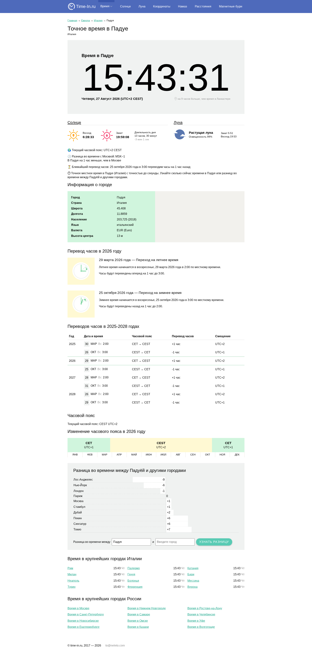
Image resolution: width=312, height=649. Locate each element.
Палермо (133, 568)
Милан (72, 574)
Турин (71, 586)
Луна (141, 6)
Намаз (182, 6)
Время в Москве (78, 608)
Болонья (133, 580)
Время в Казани (138, 626)
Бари (190, 574)
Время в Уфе (196, 620)
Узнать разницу (214, 541)
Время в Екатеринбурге (83, 626)
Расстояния (203, 6)
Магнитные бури (230, 6)
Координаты (161, 6)
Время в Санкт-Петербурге (86, 614)
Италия (98, 20)
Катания (192, 568)
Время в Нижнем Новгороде (146, 608)
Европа (85, 20)
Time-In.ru (86, 6)
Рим (70, 568)
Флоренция (134, 586)
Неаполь (73, 580)
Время (104, 6)
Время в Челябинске (201, 614)
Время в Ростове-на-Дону (204, 608)
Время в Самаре (138, 614)
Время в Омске (137, 620)
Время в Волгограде (201, 626)
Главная (72, 20)
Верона (192, 586)
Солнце (125, 6)
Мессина (193, 580)
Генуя (131, 574)
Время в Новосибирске (83, 620)
